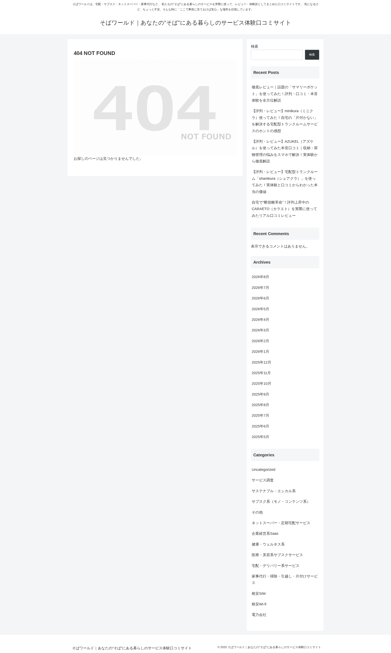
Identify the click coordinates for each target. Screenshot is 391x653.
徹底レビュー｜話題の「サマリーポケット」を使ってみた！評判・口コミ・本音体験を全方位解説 (285, 93)
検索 (254, 46)
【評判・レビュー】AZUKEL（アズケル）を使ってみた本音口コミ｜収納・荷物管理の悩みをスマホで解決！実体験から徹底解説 (285, 151)
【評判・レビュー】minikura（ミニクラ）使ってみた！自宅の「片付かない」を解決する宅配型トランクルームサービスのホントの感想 (285, 121)
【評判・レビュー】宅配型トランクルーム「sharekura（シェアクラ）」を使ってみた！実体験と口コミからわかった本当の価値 (285, 182)
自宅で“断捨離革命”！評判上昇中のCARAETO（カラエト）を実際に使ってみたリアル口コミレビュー (284, 209)
